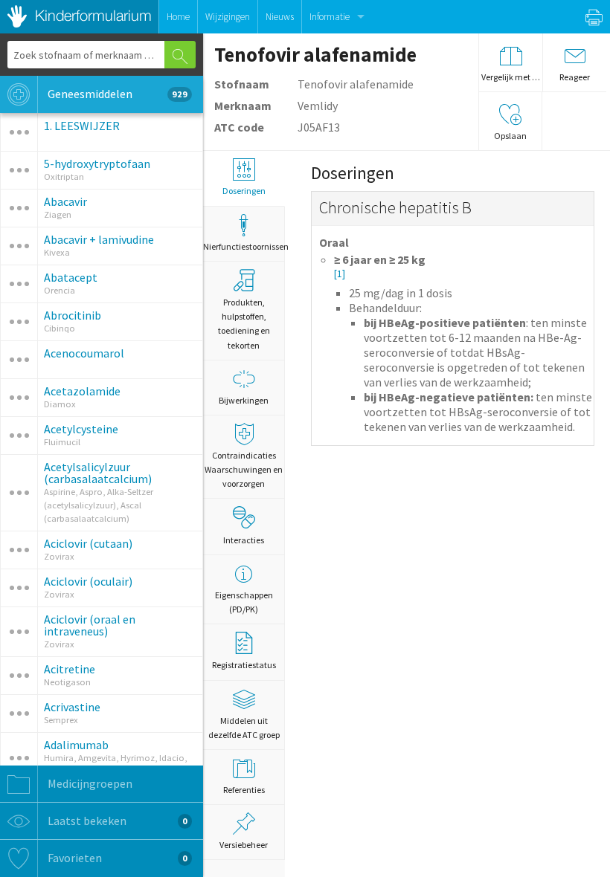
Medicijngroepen (88, 783)
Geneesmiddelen (116, 93)
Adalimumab (76, 744)
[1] (339, 274)
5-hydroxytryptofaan (97, 163)
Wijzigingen (227, 16)
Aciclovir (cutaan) (88, 543)
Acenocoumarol (84, 353)
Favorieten (116, 857)
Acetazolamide (82, 391)
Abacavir (65, 201)
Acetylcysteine (81, 428)
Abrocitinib (72, 315)
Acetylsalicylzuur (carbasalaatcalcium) (98, 472)
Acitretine (69, 668)
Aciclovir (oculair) (88, 581)
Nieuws (280, 16)
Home (178, 16)
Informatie (329, 16)
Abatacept (70, 277)
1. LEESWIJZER (82, 125)
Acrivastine (72, 706)
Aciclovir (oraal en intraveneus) (89, 625)
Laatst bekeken (116, 820)
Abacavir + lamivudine (99, 239)
